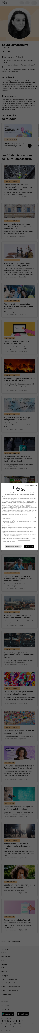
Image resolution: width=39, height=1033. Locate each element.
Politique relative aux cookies (8, 541)
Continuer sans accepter (31, 485)
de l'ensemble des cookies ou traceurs (19, 501)
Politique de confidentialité (24, 539)
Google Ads (30, 527)
